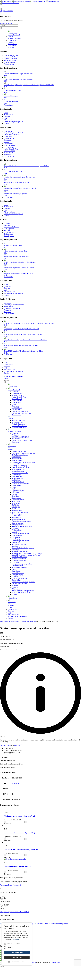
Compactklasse (16, 580)
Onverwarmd (16, 537)
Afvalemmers (16, 589)
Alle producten (8, 105)
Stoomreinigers (16, 503)
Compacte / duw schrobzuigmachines (23, 582)
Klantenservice (8, 114)
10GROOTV (18, 745)
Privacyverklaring (9, 120)
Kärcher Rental (12, 44)
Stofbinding (15, 505)
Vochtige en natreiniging (19, 466)
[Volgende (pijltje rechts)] (3, 966)
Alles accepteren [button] (17, 952)
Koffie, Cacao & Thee (11, 149)
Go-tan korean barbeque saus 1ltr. (18, 866)
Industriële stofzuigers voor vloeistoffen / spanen (27, 553)
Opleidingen (12, 40)
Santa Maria (15, 783)
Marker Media (56, 962)
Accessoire (15, 594)
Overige (14, 532)
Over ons (7, 116)
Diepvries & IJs (9, 138)
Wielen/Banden (16, 457)
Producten (15, 528)
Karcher (10, 42)
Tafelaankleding (9, 152)
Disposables (7, 140)
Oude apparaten (9, 228)
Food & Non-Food (14, 35)
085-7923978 (24, 912)
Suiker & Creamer (9, 151)
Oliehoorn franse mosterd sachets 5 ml (19, 816)
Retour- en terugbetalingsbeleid (13, 122)
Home (6, 113)
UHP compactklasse (18, 482)
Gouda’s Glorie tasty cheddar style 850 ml (21, 850)
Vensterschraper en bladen (20, 473)
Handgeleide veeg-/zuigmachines (22, 564)
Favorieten (11, 47)
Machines (7, 225)
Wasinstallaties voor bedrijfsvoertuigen (24, 462)
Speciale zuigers (17, 514)
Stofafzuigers (16, 507)
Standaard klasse (17, 510)
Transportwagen (17, 485)
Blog (5, 118)
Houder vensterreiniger (19, 558)
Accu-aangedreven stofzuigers (21, 592)
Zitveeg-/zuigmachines (19, 451)
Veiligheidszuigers (17, 476)
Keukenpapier (8, 306)
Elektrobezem (16, 571)
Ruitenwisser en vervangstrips (21, 521)
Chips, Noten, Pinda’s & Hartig (21, 413)
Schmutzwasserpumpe (19, 519)
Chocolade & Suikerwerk (12, 135)
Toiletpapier (7, 312)
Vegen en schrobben (18, 478)
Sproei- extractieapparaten (20, 512)
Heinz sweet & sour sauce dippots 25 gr (20, 833)
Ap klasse (15, 585)
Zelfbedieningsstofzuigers (20, 455)
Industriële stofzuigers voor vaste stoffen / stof (26, 555)
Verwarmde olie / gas (18, 469)
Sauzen (23, 621)
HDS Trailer (16, 562)
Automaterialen (9, 131)
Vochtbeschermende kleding (20, 467)
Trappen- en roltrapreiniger (20, 483)
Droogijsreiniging (17, 574)
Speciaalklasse (16, 517)
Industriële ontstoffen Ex (19, 557)
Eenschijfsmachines (18, 573)
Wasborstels (15, 464)
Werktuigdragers (17, 458)
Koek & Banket (9, 147)
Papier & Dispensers (14, 38)
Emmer (14, 569)
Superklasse (15, 496)
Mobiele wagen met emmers (20, 541)
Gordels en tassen (17, 566)
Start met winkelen (6, 23)
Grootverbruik (8, 143)
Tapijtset (14, 487)
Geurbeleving (12, 45)
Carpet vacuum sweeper (19, 583)
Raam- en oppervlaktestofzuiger (22, 526)
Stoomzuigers (16, 501)
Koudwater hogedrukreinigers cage (23, 548)
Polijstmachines (17, 530)
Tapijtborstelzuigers (18, 491)
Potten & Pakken (30, 621)
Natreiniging (16, 539)
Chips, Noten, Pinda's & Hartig (13, 133)
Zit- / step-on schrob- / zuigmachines (23, 453)
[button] (17, 962)
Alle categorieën (9, 64)
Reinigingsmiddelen (10, 60)
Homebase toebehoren (19, 560)
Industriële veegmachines (20, 551)
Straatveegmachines (18, 499)
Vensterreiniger (16, 474)
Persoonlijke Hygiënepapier (12, 308)
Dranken (6, 142)
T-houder (15, 494)
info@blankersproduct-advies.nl (10, 912)
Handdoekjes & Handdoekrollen (14, 304)
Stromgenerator (16, 498)
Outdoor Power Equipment (20, 533)
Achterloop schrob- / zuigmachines (23, 591)
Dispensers (7, 303)
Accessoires (7, 223)
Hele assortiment (13, 33)
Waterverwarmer (17, 460)
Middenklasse (16, 542)
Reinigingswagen (17, 523)
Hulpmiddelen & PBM (11, 55)
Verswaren (7, 154)
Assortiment (4, 885)
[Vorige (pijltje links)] (1, 966)
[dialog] (17, 944)
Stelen (14, 508)
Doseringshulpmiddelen (19, 578)
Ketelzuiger (15, 549)
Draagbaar (15, 576)
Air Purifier (15, 587)
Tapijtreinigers (8, 234)
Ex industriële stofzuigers (20, 567)
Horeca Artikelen (9, 145)
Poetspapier (7, 310)
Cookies (6, 123)
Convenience (8, 136)
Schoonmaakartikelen (10, 62)
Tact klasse (15, 492)
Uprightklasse (16, 480)
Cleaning (11, 37)
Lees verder (15, 939)
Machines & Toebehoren (11, 57)
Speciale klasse (16, 516)
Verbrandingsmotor (18, 471)
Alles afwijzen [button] (17, 957)
